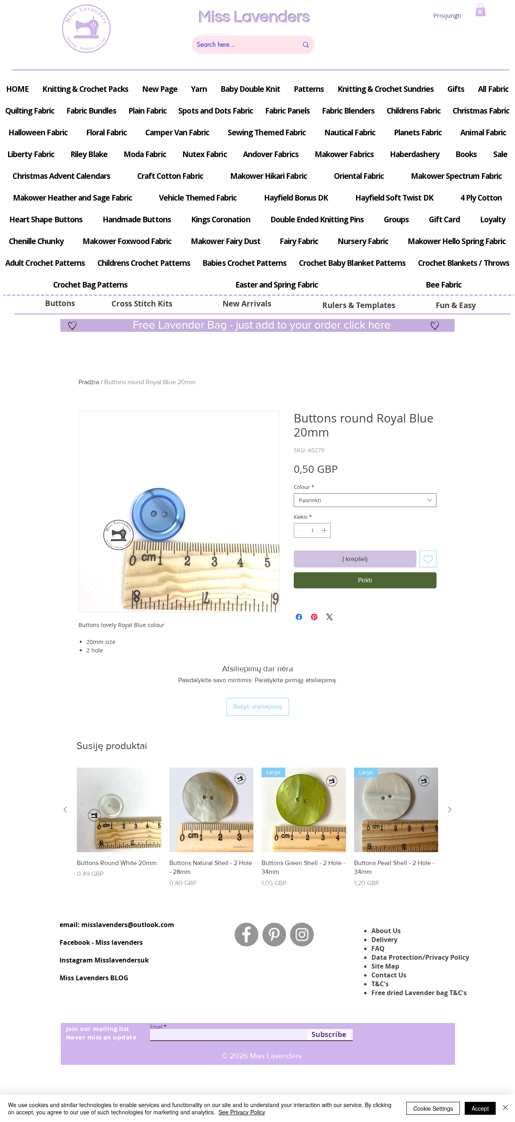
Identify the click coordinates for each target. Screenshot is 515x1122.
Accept (480, 1108)
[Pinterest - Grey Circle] (274, 934)
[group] (257, 827)
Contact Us (388, 975)
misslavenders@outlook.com (127, 924)
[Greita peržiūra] (119, 810)
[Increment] (325, 530)
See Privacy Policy (241, 1112)
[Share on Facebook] (299, 617)
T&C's (380, 983)
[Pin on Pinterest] (314, 617)
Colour (304, 487)
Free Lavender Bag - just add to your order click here (260, 325)
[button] (480, 9)
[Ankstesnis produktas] (65, 809)
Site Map (385, 966)
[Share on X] (329, 617)
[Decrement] (300, 530)
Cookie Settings (433, 1108)
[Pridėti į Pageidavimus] (428, 559)
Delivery (384, 939)
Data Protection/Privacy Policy (420, 957)
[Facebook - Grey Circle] (246, 934)
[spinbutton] (312, 530)
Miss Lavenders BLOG (94, 977)
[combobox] (365, 500)
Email (156, 1026)
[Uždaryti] (505, 1108)
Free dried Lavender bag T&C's (419, 992)
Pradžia (88, 382)
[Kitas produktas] (450, 809)
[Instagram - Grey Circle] (302, 934)
